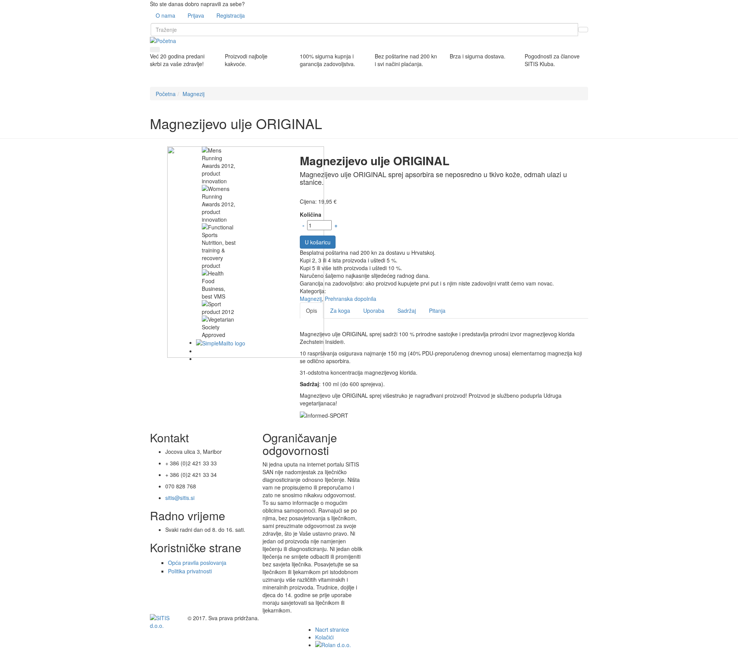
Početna (166, 94)
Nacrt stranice (332, 629)
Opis (311, 310)
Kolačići (324, 637)
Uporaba (373, 310)
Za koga (340, 310)
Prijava (196, 15)
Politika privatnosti (190, 571)
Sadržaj (406, 310)
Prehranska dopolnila (350, 298)
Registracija (230, 15)
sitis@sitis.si (179, 497)
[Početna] (163, 40)
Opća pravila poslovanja (197, 562)
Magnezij (193, 94)
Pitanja (437, 310)
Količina (310, 214)
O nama (165, 15)
